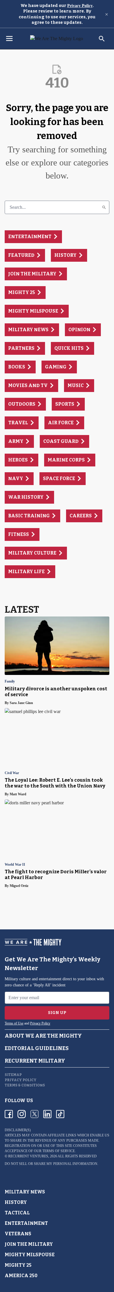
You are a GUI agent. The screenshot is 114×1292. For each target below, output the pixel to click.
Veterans (18, 1233)
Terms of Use (14, 1023)
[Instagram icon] (22, 1114)
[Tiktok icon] (60, 1114)
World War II (15, 865)
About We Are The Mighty (43, 1036)
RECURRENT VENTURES (28, 1156)
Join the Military (29, 1244)
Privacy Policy (80, 5)
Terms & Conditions (25, 1085)
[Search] (104, 207)
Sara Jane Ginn (21, 703)
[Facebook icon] (9, 1114)
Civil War (12, 773)
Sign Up (57, 1012)
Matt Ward (18, 794)
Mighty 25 (18, 1265)
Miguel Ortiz (19, 886)
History (16, 1202)
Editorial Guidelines (37, 1048)
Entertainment (26, 1223)
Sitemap (13, 1075)
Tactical (17, 1213)
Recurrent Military (35, 1061)
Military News (25, 1192)
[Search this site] (102, 39)
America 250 (21, 1275)
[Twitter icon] (34, 1114)
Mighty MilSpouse (30, 1254)
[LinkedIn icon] (47, 1114)
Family (10, 681)
